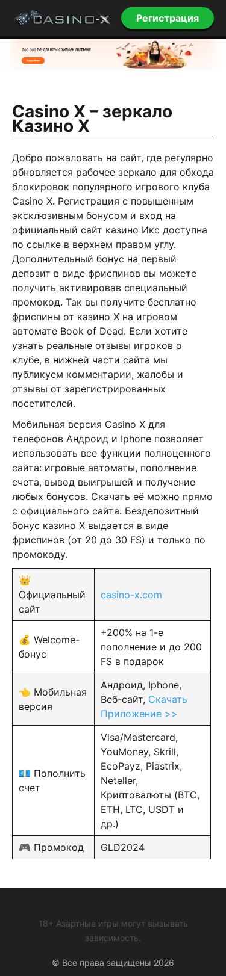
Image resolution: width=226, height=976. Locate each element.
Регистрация (167, 18)
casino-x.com (131, 594)
